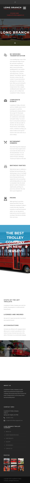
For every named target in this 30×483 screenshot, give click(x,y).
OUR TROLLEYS (9, 438)
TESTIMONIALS (9, 445)
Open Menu (24, 8)
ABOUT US (8, 432)
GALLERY (8, 442)
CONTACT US (9, 449)
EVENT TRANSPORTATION (12, 435)
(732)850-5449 (9, 418)
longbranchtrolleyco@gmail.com (15, 15)
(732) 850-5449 (14, 13)
